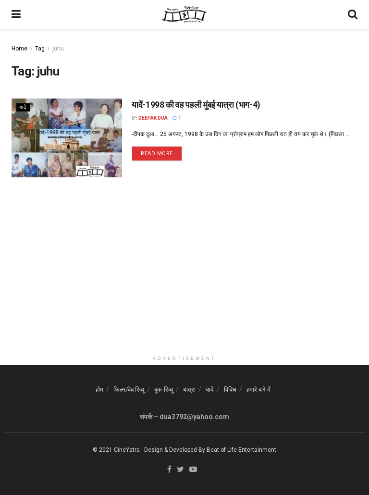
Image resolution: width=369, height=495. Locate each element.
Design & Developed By (174, 449)
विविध (230, 389)
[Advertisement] (184, 283)
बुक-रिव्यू (163, 389)
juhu (58, 48)
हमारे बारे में (258, 389)
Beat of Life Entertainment (241, 449)
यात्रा (189, 389)
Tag (40, 48)
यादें (23, 107)
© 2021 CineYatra (116, 449)
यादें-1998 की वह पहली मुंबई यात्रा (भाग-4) (196, 104)
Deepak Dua (153, 118)
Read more (157, 153)
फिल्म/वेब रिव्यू (128, 389)
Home (19, 48)
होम (99, 389)
